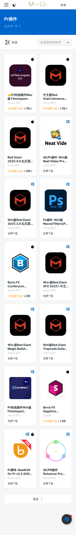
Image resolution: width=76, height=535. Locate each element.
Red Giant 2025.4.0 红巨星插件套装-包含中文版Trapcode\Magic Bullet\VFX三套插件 (20, 159)
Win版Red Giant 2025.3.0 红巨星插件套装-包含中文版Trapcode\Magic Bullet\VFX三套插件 (20, 222)
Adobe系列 (14, 102)
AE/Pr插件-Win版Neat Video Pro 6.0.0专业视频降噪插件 (55, 159)
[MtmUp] (38, 4)
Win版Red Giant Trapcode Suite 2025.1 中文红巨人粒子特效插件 (55, 347)
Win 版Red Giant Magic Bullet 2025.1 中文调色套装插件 (20, 347)
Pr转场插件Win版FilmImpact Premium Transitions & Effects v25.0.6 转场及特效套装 (19, 409)
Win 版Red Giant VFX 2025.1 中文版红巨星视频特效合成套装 (55, 284)
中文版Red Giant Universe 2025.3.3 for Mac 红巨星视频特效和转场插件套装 (55, 97)
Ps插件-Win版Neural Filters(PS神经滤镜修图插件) (55, 222)
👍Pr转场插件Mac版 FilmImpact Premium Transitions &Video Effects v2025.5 (20, 97)
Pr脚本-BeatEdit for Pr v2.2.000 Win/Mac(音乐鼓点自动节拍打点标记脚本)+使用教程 (20, 472)
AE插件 (47, 415)
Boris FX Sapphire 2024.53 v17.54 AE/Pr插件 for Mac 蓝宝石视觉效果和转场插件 (55, 409)
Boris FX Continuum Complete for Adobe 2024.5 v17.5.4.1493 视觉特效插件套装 (20, 284)
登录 (63, 5)
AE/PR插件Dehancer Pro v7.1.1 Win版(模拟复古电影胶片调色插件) (55, 472)
